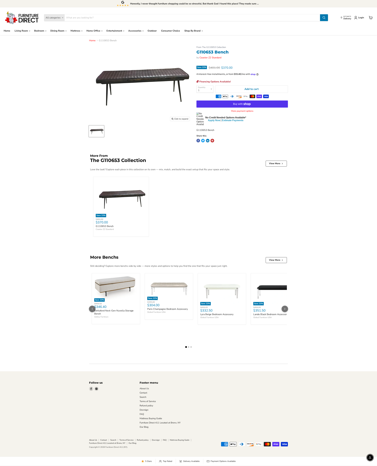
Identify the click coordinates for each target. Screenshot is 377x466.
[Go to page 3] (191, 347)
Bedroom (39, 30)
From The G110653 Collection (211, 47)
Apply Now (214, 120)
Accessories (135, 30)
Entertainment (114, 30)
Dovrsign (144, 409)
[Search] (324, 17)
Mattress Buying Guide (151, 418)
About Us (144, 388)
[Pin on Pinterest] (212, 140)
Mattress (76, 30)
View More (274, 163)
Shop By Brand (192, 30)
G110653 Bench (105, 226)
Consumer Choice (170, 30)
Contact (143, 392)
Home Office (93, 30)
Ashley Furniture (101, 317)
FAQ (142, 414)
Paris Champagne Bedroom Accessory (167, 309)
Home (7, 30)
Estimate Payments (232, 120)
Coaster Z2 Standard (210, 57)
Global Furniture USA (156, 312)
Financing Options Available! (215, 81)
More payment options (242, 111)
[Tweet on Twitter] (203, 140)
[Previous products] (92, 309)
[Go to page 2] (188, 347)
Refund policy (146, 405)
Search (143, 397)
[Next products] (285, 309)
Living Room (22, 30)
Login (361, 17)
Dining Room (57, 30)
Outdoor (152, 30)
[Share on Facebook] (198, 140)
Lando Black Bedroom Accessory (270, 314)
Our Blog (144, 426)
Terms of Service (148, 401)
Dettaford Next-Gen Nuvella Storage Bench (114, 312)
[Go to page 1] (186, 347)
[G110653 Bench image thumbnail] (96, 131)
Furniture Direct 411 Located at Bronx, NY (160, 422)
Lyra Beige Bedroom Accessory (216, 314)
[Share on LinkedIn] (207, 140)
